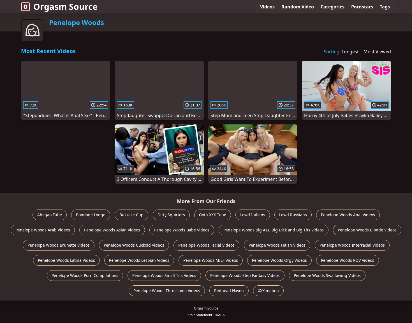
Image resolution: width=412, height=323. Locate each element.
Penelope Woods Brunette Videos (58, 245)
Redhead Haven (229, 290)
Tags (385, 7)
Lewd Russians (293, 214)
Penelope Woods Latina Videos (66, 260)
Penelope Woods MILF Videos (210, 260)
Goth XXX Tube (212, 214)
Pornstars (362, 7)
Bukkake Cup (131, 214)
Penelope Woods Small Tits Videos (164, 275)
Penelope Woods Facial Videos (206, 245)
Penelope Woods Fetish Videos (277, 245)
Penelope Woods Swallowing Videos (327, 275)
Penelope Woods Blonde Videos (367, 230)
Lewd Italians (252, 214)
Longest (350, 52)
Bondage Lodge (90, 214)
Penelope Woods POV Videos (347, 260)
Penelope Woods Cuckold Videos (134, 245)
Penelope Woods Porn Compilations (85, 275)
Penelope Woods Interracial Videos (352, 245)
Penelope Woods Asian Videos (112, 230)
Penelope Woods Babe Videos (181, 230)
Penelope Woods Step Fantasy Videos (245, 275)
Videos (267, 7)
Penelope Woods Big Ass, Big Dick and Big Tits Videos (273, 230)
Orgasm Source (65, 6)
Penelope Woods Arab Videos (42, 230)
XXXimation (268, 290)
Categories (332, 7)
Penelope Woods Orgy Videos (279, 260)
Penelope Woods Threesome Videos (166, 290)
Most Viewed (377, 52)
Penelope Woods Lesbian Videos (139, 260)
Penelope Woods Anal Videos (348, 214)
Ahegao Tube (49, 214)
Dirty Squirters (171, 214)
